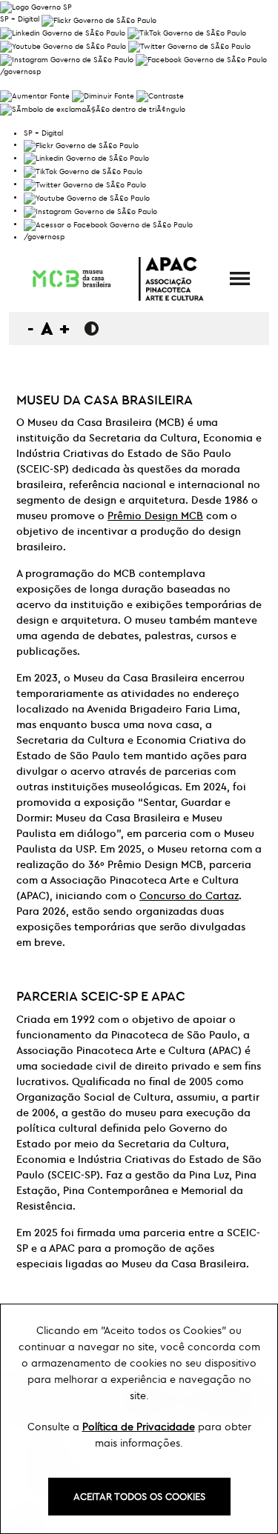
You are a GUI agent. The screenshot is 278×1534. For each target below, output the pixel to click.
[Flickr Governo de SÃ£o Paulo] (81, 144)
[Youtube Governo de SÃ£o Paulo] (87, 196)
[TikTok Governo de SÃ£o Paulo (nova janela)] (187, 32)
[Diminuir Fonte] (103, 94)
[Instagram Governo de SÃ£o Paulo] (66, 58)
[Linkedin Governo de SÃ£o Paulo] (86, 157)
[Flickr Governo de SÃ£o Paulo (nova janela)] (99, 19)
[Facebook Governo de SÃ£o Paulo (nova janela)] (201, 58)
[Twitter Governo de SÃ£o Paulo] (85, 183)
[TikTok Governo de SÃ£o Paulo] (83, 170)
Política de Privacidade (138, 1426)
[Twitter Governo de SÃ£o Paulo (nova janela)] (189, 45)
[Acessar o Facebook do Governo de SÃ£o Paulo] (108, 223)
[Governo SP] (36, 5)
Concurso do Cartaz (189, 895)
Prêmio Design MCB (155, 515)
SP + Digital (19, 19)
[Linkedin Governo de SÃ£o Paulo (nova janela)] (62, 32)
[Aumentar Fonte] (35, 94)
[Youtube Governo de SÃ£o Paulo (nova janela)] (63, 45)
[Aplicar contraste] (160, 94)
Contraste (92, 328)
